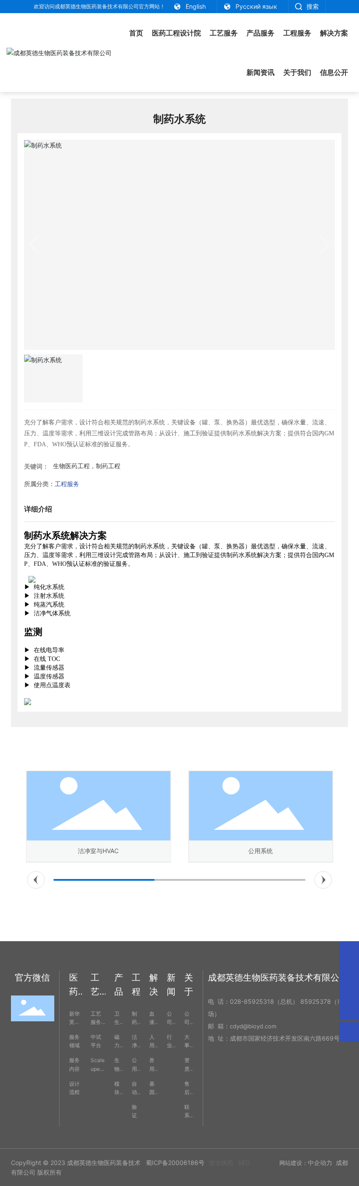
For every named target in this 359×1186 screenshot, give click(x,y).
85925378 (315, 1001)
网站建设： (293, 1162)
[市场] (349, 971)
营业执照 (221, 1162)
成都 (342, 1162)
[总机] (349, 990)
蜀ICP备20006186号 (175, 1162)
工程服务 (67, 483)
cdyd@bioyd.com (253, 1026)
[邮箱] (349, 951)
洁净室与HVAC (98, 850)
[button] (36, 880)
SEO (244, 1162)
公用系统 (260, 850)
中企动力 (320, 1162)
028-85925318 (252, 1001)
